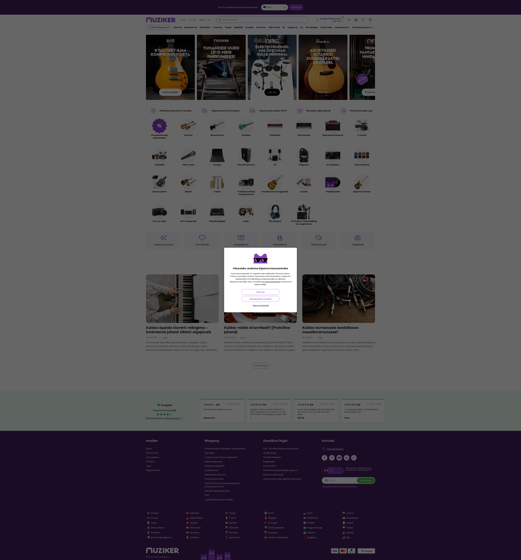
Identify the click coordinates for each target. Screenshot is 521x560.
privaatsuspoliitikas (271, 281)
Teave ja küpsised (260, 305)
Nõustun (260, 292)
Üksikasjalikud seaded (260, 299)
